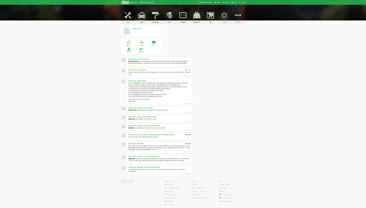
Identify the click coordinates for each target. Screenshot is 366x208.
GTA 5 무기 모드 (169, 191)
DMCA (221, 191)
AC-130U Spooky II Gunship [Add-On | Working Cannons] (156, 135)
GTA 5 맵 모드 (168, 201)
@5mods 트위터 (225, 194)
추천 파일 (194, 184)
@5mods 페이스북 (226, 198)
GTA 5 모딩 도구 (169, 181)
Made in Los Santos (127, 182)
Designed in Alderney (127, 180)
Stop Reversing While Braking (147, 117)
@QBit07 (131, 128)
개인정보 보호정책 (224, 184)
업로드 (218, 2)
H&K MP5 (140, 144)
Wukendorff (136, 28)
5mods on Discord (226, 201)
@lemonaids (132, 110)
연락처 (221, 181)
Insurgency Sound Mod (145, 108)
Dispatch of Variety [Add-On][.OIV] (148, 126)
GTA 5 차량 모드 (169, 184)
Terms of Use (223, 188)
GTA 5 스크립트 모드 (170, 194)
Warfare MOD (141, 70)
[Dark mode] (240, 2)
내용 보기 (132, 65)
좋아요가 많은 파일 (197, 188)
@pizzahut (131, 158)
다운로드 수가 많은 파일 (199, 191)
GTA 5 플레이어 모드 (170, 198)
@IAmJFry (131, 119)
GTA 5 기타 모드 (169, 204)
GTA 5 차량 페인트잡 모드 (172, 188)
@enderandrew (133, 61)
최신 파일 (194, 181)
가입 (234, 2)
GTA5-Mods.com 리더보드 (199, 198)
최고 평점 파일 (196, 194)
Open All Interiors (143, 59)
